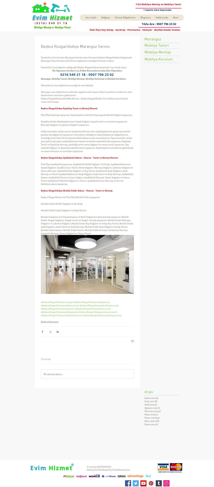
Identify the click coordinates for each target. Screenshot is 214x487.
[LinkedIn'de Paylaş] (57, 331)
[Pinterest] (151, 483)
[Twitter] (136, 483)
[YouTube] (143, 483)
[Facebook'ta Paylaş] (42, 331)
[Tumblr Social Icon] (159, 483)
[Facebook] (128, 483)
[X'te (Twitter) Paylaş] (50, 331)
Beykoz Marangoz (49, 321)
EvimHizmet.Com (121, 469)
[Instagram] (166, 483)
